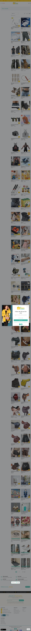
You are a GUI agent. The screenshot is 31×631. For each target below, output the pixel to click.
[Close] (28, 306)
